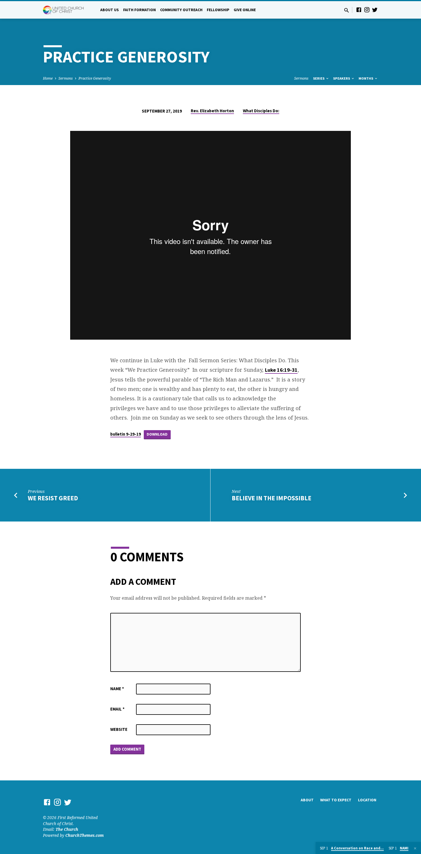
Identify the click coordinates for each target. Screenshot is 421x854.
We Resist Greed (53, 498)
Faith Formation (139, 9)
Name (117, 688)
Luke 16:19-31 (281, 370)
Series (319, 78)
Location (367, 800)
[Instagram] (367, 9)
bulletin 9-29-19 (125, 434)
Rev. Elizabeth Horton (212, 110)
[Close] (415, 848)
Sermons (65, 78)
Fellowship (218, 9)
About (307, 800)
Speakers (342, 78)
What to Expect (335, 800)
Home (48, 78)
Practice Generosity (94, 78)
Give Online (245, 9)
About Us (109, 9)
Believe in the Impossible (271, 498)
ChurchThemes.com (84, 835)
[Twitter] (375, 9)
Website (118, 729)
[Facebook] (359, 9)
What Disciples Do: (261, 110)
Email (117, 709)
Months (366, 78)
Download (157, 434)
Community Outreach (181, 9)
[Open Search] (346, 10)
